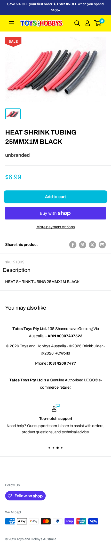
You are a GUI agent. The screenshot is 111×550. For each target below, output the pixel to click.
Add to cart (55, 196)
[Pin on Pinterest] (82, 244)
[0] (97, 23)
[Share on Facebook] (72, 244)
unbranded (17, 155)
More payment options (55, 227)
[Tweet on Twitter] (92, 244)
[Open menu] (11, 23)
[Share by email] (102, 244)
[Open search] (77, 23)
